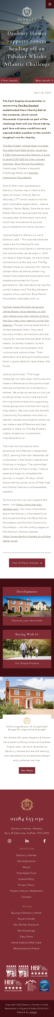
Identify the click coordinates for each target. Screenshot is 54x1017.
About (26, 867)
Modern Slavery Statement (26, 890)
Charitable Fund (26, 873)
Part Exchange (26, 930)
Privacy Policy (26, 884)
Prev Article (10, 80)
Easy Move (26, 936)
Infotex (33, 1012)
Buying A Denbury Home (26, 912)
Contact (26, 896)
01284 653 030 (27, 818)
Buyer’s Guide (26, 918)
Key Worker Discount (26, 924)
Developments (26, 861)
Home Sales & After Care (26, 942)
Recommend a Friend (26, 948)
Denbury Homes (26, 855)
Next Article (43, 80)
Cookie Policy (26, 879)
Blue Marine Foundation (29, 163)
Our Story (27, 770)
